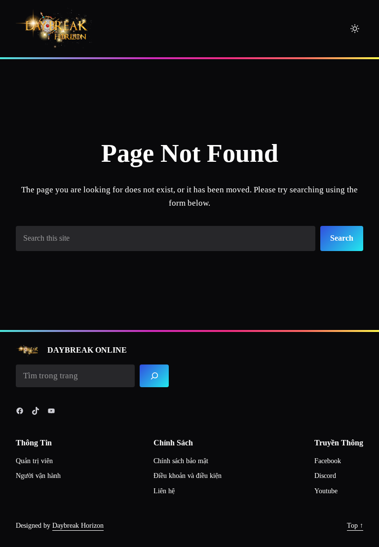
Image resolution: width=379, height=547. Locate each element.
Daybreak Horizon (78, 525)
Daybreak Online (87, 350)
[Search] (154, 376)
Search (341, 238)
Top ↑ (355, 525)
